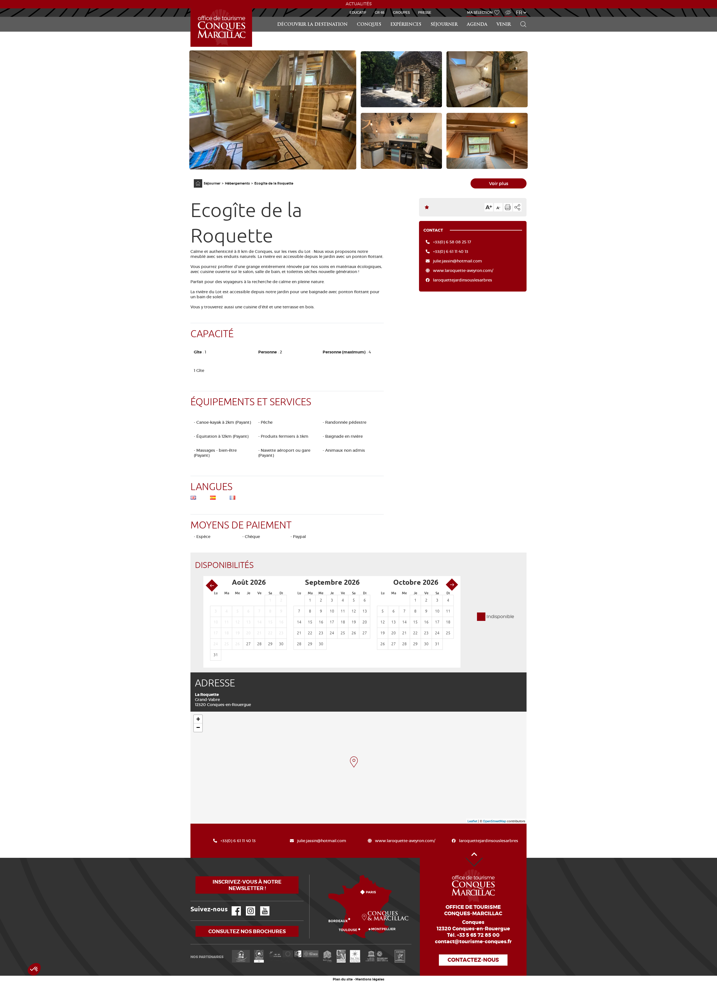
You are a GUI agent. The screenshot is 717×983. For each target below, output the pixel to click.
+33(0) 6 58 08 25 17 (452, 241)
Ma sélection (480, 12)
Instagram (246, 906)
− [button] (198, 727)
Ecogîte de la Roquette (273, 183)
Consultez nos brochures (247, 931)
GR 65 (380, 12)
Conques (369, 25)
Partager (517, 207)
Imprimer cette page (508, 207)
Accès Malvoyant (507, 9)
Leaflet (472, 821)
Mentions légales (369, 979)
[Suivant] (452, 584)
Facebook (233, 906)
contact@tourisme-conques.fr (473, 941)
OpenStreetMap (494, 821)
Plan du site (343, 979)
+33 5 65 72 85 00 (478, 935)
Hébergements (237, 183)
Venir (504, 25)
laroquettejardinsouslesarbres (462, 280)
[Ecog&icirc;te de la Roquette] (353, 762)
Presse (424, 12)
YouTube (261, 906)
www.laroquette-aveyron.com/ (463, 270)
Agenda (477, 25)
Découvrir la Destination (312, 25)
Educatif (358, 12)
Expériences (405, 25)
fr (519, 12)
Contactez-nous (473, 959)
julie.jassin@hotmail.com (457, 261)
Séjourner (444, 25)
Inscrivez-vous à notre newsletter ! (247, 885)
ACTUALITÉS (359, 3)
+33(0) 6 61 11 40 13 (450, 251)
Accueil (191, 8)
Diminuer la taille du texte (498, 207)
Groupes (401, 12)
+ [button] (198, 719)
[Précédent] (212, 585)
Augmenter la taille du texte (489, 207)
